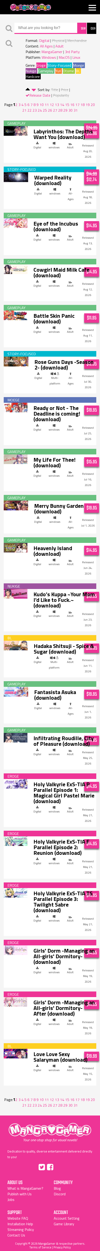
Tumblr (60, 1166)
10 (42, 104)
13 (57, 104)
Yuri (58, 71)
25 (45, 110)
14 (62, 104)
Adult (59, 46)
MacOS (64, 57)
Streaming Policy (20, 1229)
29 (65, 110)
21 (24, 110)
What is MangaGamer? (25, 1188)
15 (67, 104)
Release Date (39, 95)
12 (52, 104)
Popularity (61, 95)
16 (72, 104)
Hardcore (33, 76)
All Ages (46, 46)
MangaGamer (30, 7)
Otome (68, 71)
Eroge (41, 65)
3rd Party (72, 52)
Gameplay (45, 71)
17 (77, 104)
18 (82, 104)
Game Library (64, 1224)
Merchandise (77, 40)
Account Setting (67, 1218)
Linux (76, 57)
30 (70, 110)
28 (60, 110)
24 (40, 110)
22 (29, 110)
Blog (57, 1188)
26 (50, 110)
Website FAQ (17, 1218)
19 (88, 104)
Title (54, 89)
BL (78, 71)
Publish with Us (19, 1194)
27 (55, 110)
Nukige (31, 71)
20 (93, 104)
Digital (44, 40)
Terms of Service (40, 1247)
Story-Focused (59, 65)
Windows (49, 57)
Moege (78, 65)
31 (75, 110)
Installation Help (20, 1224)
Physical (58, 40)
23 (35, 110)
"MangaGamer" (50, 1132)
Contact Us (16, 1235)
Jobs (10, 1199)
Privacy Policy (62, 1247)
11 (47, 104)
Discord (60, 1194)
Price (64, 89)
